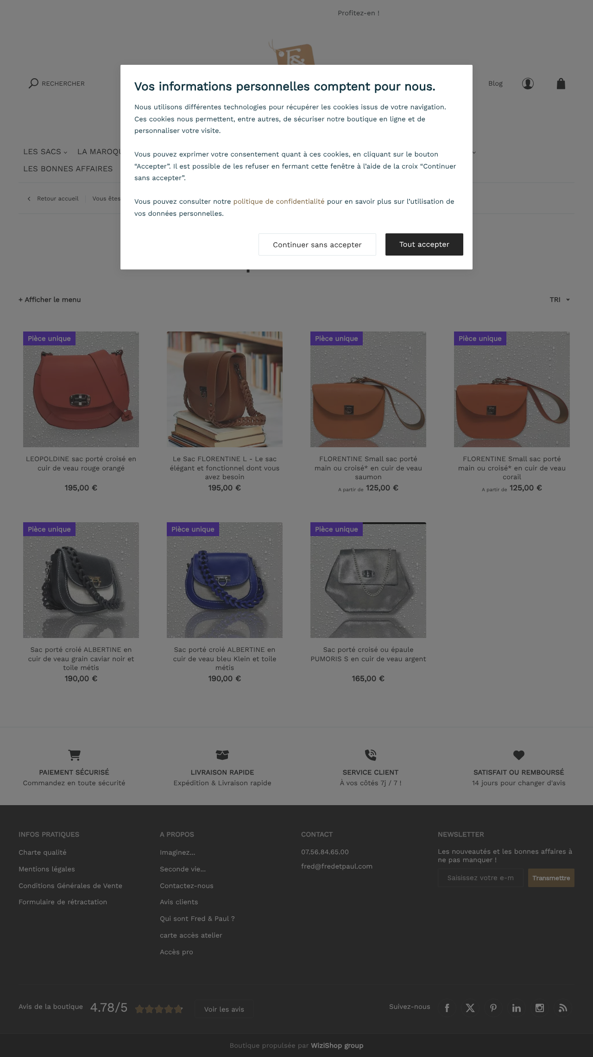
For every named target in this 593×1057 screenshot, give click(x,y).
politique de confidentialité (279, 201)
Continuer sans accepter (317, 244)
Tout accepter (424, 244)
